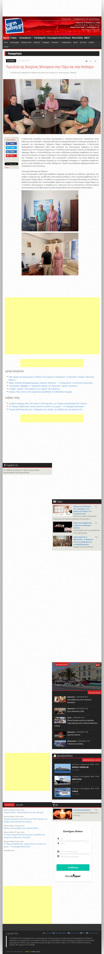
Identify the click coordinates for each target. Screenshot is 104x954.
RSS (83, 933)
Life (56, 805)
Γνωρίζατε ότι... (12, 465)
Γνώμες (59, 501)
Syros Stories (83, 42)
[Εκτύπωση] (86, 61)
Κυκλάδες (11, 60)
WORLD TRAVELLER (80, 767)
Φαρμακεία (37, 42)
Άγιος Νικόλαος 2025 (75, 711)
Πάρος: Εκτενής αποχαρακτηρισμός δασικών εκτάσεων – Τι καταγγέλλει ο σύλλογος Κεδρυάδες (51, 383)
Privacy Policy (93, 933)
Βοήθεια (63, 933)
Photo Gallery (77, 37)
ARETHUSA (77, 779)
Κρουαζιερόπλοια (66, 42)
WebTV (87, 37)
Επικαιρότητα (25, 37)
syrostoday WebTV (62, 664)
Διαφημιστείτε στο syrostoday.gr (87, 19)
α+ (96, 61)
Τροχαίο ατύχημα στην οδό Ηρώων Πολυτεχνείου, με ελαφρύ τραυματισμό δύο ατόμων (48, 403)
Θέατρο (6, 42)
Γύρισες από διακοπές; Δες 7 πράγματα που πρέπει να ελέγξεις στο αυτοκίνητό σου (46, 409)
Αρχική (6, 37)
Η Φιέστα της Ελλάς (75, 744)
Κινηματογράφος (14, 42)
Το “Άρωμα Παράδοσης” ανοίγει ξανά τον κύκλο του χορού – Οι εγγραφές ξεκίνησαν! (46, 406)
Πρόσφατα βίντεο (94, 692)
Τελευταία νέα (9, 804)
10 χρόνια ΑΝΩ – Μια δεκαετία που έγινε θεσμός (23, 812)
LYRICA (75, 791)
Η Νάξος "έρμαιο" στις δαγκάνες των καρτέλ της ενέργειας (34, 388)
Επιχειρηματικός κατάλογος (59, 37)
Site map (48, 933)
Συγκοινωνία (54, 42)
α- (91, 61)
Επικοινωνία (66, 19)
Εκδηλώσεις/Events (26, 42)
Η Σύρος (13, 37)
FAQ (56, 933)
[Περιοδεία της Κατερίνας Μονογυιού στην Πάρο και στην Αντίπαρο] (52, 107)
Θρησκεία (71, 697)
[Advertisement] (52, 325)
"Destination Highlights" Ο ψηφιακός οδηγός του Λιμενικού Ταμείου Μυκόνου (43, 386)
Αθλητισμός (71, 741)
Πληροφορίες (45, 42)
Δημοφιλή (19, 804)
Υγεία (69, 718)
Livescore (6, 46)
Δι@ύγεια (91, 42)
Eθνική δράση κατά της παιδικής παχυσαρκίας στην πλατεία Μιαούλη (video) (75, 723)
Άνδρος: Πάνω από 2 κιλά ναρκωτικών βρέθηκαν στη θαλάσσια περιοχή (40, 391)
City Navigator (40, 37)
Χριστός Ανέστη (73, 734)
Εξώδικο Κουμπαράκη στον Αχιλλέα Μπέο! (21, 828)
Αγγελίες (75, 42)
